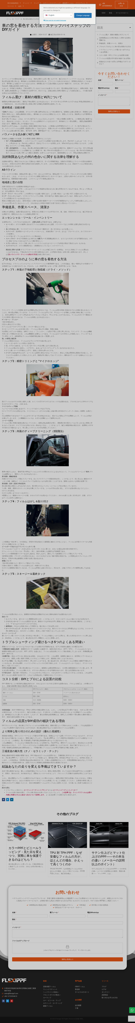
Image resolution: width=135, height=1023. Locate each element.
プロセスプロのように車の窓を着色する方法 (115, 46)
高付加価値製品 (12, 3)
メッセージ (102, 95)
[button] (3, 799)
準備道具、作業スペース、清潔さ (111, 43)
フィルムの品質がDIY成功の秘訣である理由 (114, 58)
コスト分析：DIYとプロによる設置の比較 (114, 55)
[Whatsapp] (132, 1010)
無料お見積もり (114, 111)
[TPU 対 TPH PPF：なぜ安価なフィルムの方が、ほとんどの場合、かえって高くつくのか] (67, 835)
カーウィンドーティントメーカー (65, 790)
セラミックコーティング (52, 3)
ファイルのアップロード (21, 941)
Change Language (83, 15)
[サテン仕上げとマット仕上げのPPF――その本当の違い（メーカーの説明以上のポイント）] (109, 835)
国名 (117, 88)
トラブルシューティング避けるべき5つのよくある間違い (114, 51)
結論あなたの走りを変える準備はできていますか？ (115, 63)
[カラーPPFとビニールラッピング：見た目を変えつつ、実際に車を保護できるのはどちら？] (26, 832)
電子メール (119, 80)
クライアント (80, 3)
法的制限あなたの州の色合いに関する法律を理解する (115, 39)
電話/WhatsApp (104, 88)
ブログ (17, 19)
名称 (100, 80)
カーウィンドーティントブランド (35, 790)
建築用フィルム (68, 3)
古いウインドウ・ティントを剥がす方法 (22, 254)
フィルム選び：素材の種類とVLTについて (114, 35)
